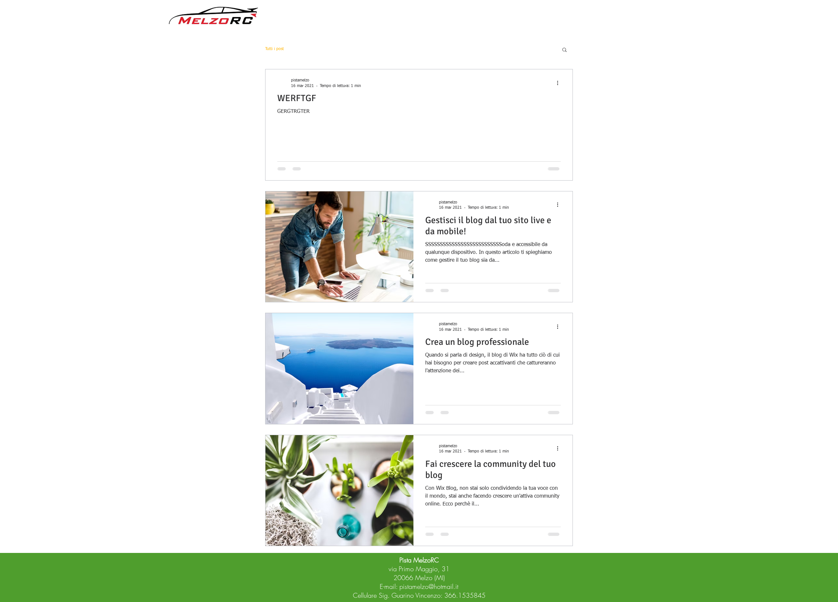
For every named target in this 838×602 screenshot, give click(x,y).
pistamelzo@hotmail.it (428, 586)
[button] (564, 50)
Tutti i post (274, 49)
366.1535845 (464, 595)
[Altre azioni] (560, 83)
